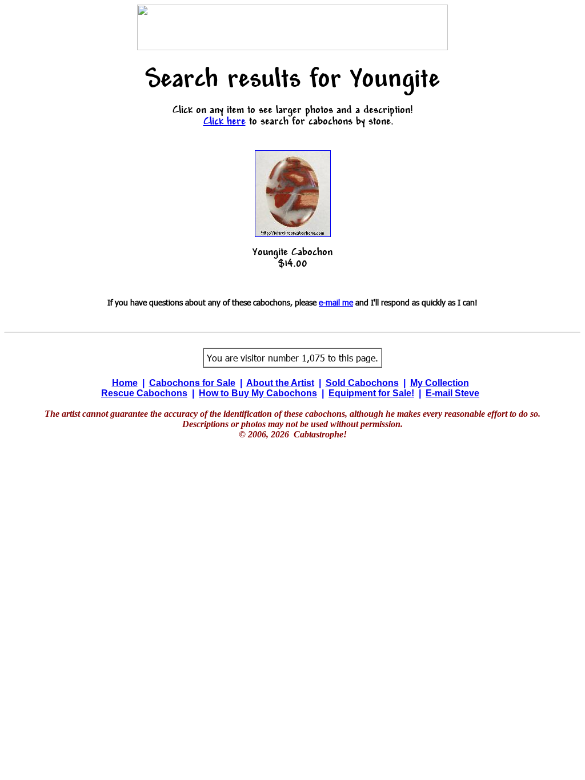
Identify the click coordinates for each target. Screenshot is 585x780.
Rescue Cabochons (144, 393)
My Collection (439, 383)
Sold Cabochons (362, 383)
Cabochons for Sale (192, 383)
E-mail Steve (452, 393)
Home (125, 383)
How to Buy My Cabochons (258, 393)
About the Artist (280, 383)
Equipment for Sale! (371, 393)
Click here (224, 121)
